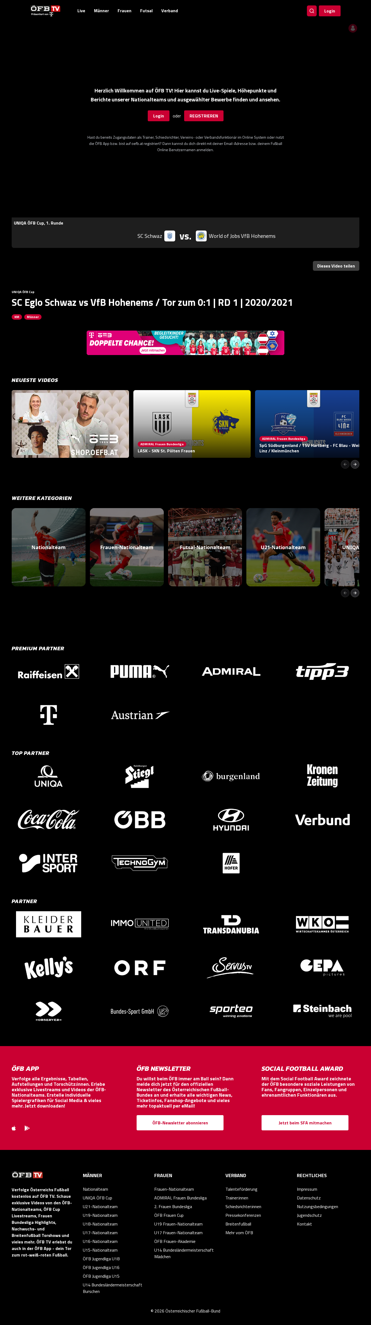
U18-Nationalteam (100, 1224)
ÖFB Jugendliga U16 (101, 1267)
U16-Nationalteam (100, 1241)
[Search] (312, 10)
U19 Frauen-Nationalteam (178, 1224)
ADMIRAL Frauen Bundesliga (180, 1198)
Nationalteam (95, 1189)
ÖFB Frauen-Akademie (175, 1241)
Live (81, 10)
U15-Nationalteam (100, 1250)
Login (329, 11)
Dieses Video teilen (336, 266)
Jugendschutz (309, 1215)
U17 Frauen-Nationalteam (178, 1232)
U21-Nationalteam (100, 1206)
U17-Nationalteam (100, 1232)
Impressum (307, 1189)
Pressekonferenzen (243, 1215)
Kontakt (304, 1224)
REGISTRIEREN (204, 116)
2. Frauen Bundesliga (173, 1206)
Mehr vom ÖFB (239, 1232)
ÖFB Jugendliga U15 (101, 1276)
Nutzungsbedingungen (317, 1206)
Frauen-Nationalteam (174, 1189)
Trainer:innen (236, 1198)
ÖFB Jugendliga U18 (101, 1258)
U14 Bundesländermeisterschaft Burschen (112, 1288)
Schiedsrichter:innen (243, 1206)
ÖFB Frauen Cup (169, 1215)
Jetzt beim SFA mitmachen (305, 1122)
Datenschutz (309, 1198)
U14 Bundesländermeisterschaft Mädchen (184, 1253)
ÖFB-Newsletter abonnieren (180, 1122)
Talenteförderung (241, 1189)
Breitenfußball (238, 1224)
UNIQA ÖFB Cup (97, 1198)
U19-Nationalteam (100, 1215)
